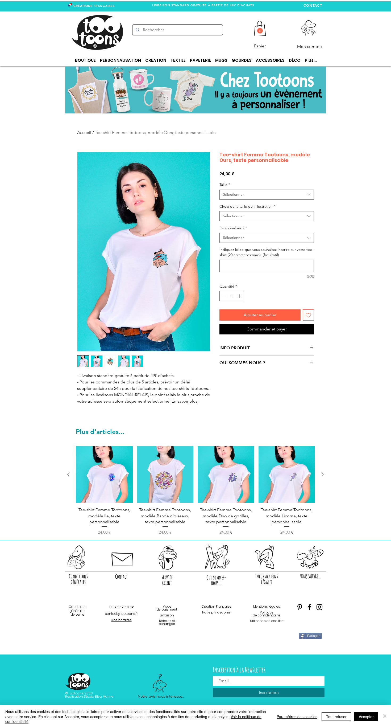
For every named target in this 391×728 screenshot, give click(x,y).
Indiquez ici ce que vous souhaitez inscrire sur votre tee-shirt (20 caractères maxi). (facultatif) (266, 252)
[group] (195, 491)
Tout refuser (336, 716)
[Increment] (239, 296)
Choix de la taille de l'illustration (247, 206)
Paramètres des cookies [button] (297, 716)
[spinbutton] (231, 296)
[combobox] (266, 195)
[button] (260, 31)
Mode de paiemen (166, 608)
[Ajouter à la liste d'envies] (308, 315)
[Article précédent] (68, 474)
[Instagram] (319, 607)
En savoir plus (184, 401)
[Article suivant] (322, 474)
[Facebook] (310, 607)
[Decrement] (223, 296)
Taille (224, 184)
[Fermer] (384, 716)
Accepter (366, 716)
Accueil (84, 132)
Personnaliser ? (233, 228)
